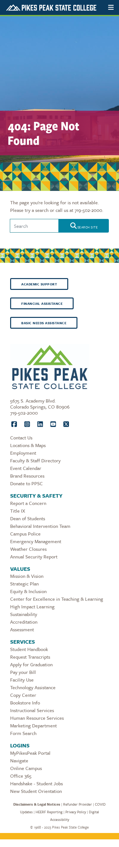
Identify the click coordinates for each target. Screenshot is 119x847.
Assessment (22, 629)
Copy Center (23, 694)
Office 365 (20, 775)
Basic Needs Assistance (43, 323)
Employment (23, 452)
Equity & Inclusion (28, 591)
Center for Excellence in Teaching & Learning (56, 598)
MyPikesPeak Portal (30, 752)
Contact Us (21, 437)
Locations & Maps (28, 445)
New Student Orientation (36, 791)
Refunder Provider (77, 804)
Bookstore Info (25, 702)
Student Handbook (29, 649)
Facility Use (22, 679)
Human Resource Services (37, 717)
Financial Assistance (42, 303)
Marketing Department (33, 725)
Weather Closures (28, 548)
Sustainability (23, 614)
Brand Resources (27, 475)
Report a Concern (28, 503)
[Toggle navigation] (111, 7)
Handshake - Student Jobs (36, 783)
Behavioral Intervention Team (40, 525)
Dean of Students (27, 518)
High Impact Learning (32, 606)
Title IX (17, 510)
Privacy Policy (75, 812)
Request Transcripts (30, 656)
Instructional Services (32, 710)
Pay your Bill (23, 672)
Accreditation (23, 621)
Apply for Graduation (31, 664)
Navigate (19, 760)
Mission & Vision (26, 575)
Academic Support (39, 284)
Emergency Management (35, 541)
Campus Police (25, 533)
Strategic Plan (24, 583)
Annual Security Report (33, 556)
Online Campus (26, 768)
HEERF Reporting (49, 812)
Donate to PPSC (26, 483)
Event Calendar (25, 468)
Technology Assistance (33, 687)
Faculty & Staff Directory (35, 460)
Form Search (23, 733)
